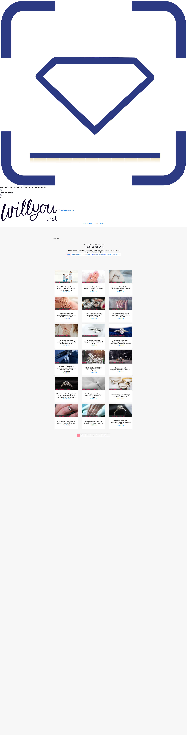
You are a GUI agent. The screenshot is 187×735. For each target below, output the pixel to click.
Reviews (116, 254)
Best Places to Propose (81, 254)
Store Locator (87, 223)
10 (105, 435)
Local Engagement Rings (101, 254)
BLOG (96, 223)
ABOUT (102, 223)
